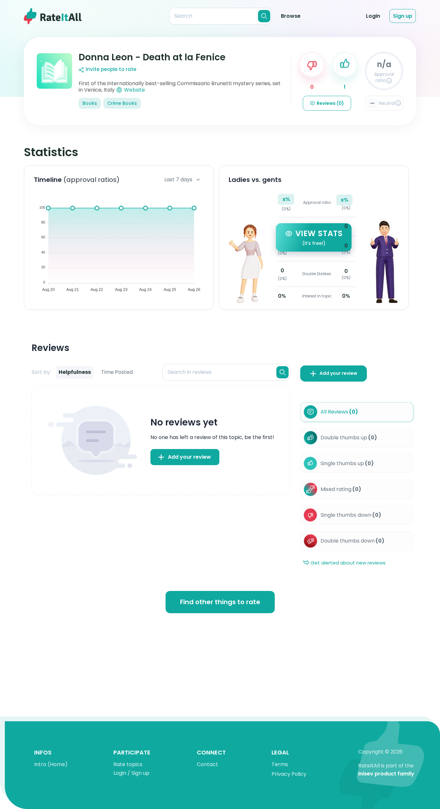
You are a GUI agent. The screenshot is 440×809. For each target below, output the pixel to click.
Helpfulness (75, 372)
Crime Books (122, 103)
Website (134, 89)
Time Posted (117, 372)
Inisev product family (386, 774)
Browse (291, 16)
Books (89, 103)
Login (373, 16)
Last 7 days (178, 179)
